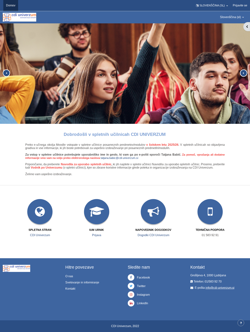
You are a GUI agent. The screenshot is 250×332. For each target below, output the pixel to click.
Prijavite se (240, 5)
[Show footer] (241, 323)
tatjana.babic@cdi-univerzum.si (119, 157)
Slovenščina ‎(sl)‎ (231, 17)
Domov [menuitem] (10, 5)
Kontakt (70, 288)
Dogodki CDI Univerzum (153, 235)
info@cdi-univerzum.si (220, 287)
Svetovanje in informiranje (82, 282)
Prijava (96, 235)
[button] (212, 5)
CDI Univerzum (40, 235)
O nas (69, 276)
